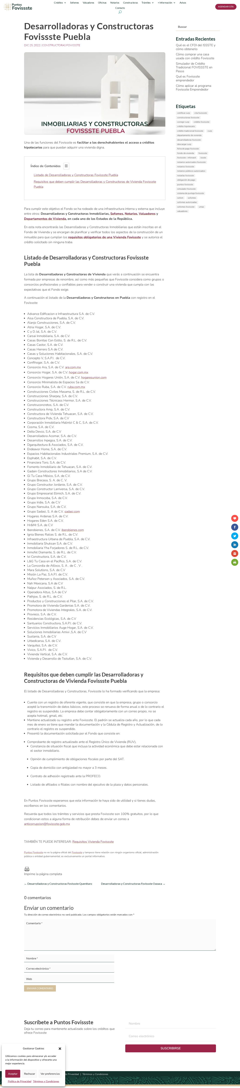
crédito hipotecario (186, 126)
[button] (60, 1048)
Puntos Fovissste (33, 852)
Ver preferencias (50, 1074)
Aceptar (12, 1074)
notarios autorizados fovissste (191, 162)
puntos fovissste (185, 184)
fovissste (203, 153)
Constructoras (130, 2)
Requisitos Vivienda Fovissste (93, 842)
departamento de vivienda (189, 135)
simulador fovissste (186, 188)
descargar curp (184, 144)
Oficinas (102, 2)
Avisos (183, 2)
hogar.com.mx (78, 372)
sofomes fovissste (185, 206)
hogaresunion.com (93, 377)
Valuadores (88, 2)
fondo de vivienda (185, 153)
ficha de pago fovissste (188, 148)
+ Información (165, 2)
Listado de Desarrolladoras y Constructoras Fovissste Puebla (76, 175)
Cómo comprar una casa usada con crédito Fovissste (195, 56)
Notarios (114, 2)
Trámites (146, 2)
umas (201, 206)
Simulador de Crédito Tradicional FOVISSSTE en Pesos (194, 67)
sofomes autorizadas (187, 202)
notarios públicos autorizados (191, 171)
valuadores (182, 211)
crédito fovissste (201, 122)
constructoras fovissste (188, 117)
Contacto (120, 8)
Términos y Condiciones (46, 1081)
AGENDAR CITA (226, 6)
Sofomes (74, 2)
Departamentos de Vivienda (45, 219)
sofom (180, 197)
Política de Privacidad (19, 1081)
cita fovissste (200, 113)
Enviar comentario (40, 988)
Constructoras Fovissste (61, 45)
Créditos (58, 2)
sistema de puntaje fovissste (190, 193)
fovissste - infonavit (186, 157)
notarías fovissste (185, 175)
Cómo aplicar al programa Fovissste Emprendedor (193, 88)
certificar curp (183, 113)
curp (210, 130)
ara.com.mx (73, 367)
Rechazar (29, 1074)
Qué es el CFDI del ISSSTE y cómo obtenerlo (195, 47)
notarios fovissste (185, 166)
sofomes (192, 197)
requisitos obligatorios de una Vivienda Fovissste (104, 237)
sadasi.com (72, 511)
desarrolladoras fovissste (189, 139)
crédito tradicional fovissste (190, 130)
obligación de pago (186, 180)
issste (203, 157)
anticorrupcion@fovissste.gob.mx (47, 824)
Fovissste (77, 852)
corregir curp (183, 122)
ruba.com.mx (76, 387)
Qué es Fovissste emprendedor (188, 78)
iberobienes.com (72, 530)
